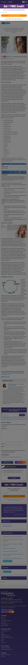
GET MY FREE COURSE (14, 15)
